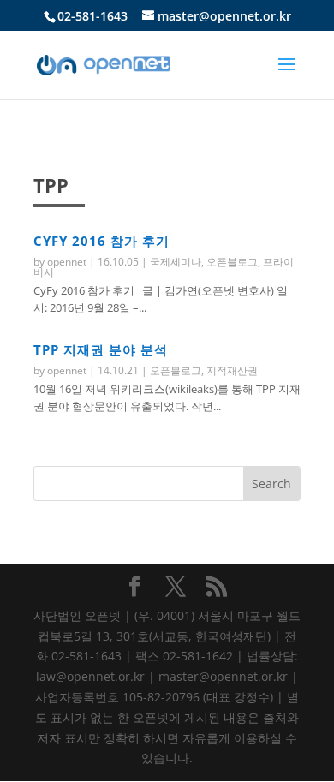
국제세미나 (175, 261)
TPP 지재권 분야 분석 (100, 349)
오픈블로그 (232, 261)
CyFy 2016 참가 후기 (101, 240)
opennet (66, 261)
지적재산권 (232, 370)
